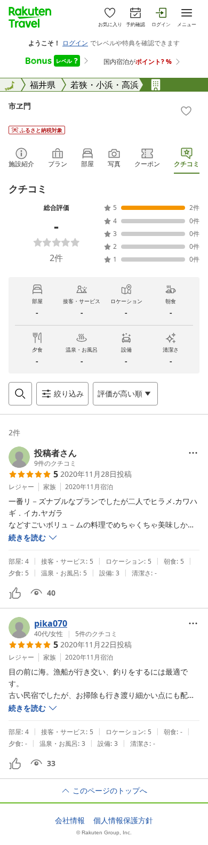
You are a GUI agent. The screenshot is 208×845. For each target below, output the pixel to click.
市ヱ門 (20, 106)
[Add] (186, 110)
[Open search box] (20, 393)
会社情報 (70, 820)
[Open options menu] (193, 452)
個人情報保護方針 (123, 820)
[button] (43, 457)
